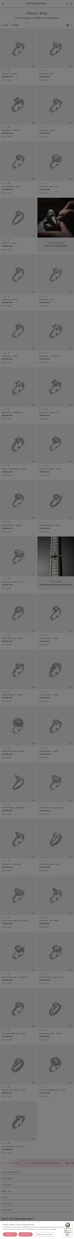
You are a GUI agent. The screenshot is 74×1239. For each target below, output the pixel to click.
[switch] (68, 1234)
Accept (10, 1234)
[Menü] (71, 1223)
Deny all (25, 1234)
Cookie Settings (44, 1234)
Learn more (53, 1229)
